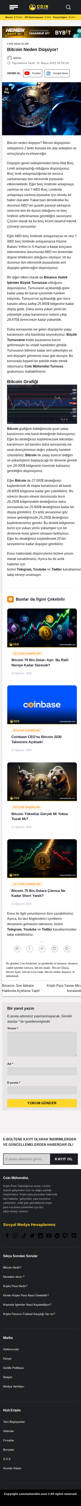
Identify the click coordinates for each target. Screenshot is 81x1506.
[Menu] (13, 7)
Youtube (36, 73)
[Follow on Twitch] (65, 1236)
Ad (10, 1063)
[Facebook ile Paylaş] (29, 949)
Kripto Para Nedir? (15, 1286)
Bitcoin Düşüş (60, 967)
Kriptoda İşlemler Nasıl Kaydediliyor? (27, 1304)
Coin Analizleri (18, 44)
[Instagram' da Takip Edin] (15, 1236)
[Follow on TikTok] (23, 1236)
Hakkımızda (11, 1349)
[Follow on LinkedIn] (40, 1236)
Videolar (8, 1431)
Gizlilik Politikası (13, 1367)
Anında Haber (12, 1468)
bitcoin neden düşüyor (58, 971)
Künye (7, 1358)
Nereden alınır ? (14, 1276)
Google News (60, 73)
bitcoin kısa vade (32, 971)
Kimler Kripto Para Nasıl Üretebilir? (26, 1295)
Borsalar (8, 1449)
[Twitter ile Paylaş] (42, 949)
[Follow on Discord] (73, 1236)
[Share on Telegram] (67, 949)
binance (62, 963)
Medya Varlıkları (13, 1386)
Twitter (57, 569)
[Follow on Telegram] (57, 1236)
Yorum (12, 1028)
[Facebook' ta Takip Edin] (7, 1236)
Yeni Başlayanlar (14, 1421)
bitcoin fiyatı (13, 971)
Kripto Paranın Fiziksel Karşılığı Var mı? (29, 1314)
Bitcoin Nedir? (12, 1267)
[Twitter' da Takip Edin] (32, 1236)
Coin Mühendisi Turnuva (44, 366)
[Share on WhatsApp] (17, 949)
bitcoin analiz (42, 967)
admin (16, 57)
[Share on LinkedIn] (54, 949)
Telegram (24, 569)
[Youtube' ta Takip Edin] (48, 1236)
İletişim (7, 1377)
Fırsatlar (8, 1440)
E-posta (13, 1082)
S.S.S (6, 1459)
